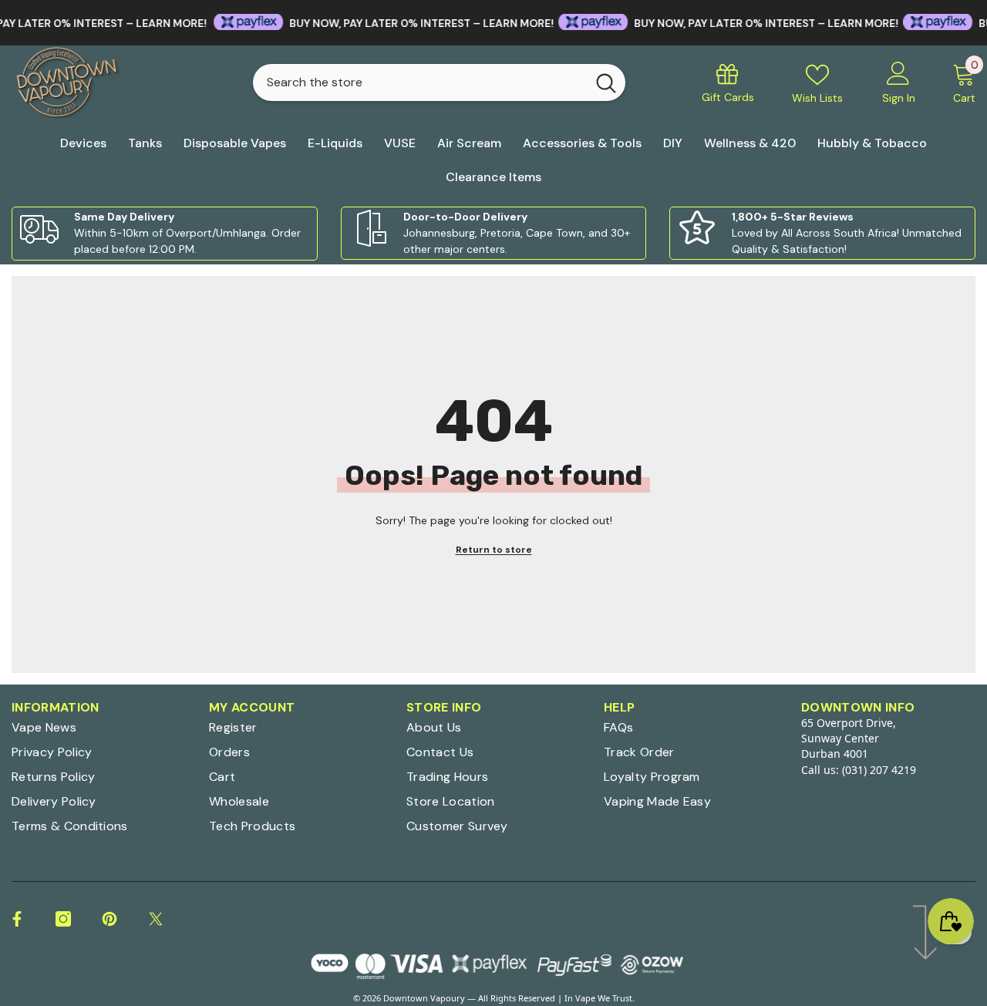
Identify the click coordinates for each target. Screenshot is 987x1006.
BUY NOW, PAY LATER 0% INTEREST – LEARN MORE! (402, 23)
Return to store (494, 549)
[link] (165, 234)
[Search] (439, 82)
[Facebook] (17, 918)
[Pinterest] (109, 918)
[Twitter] (155, 918)
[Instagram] (63, 918)
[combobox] (419, 82)
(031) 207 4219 (879, 769)
